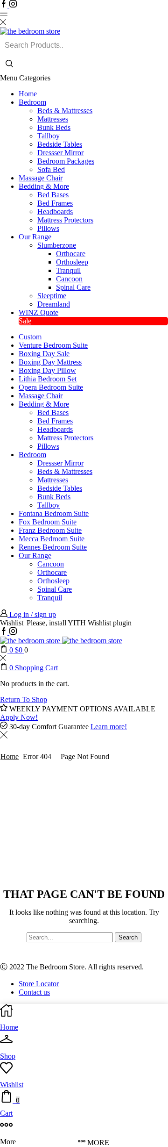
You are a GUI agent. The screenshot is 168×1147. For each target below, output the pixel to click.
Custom (30, 337)
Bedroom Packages (65, 161)
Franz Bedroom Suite (50, 530)
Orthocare (70, 254)
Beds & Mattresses (64, 111)
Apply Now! (19, 717)
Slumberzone (56, 245)
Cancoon (69, 279)
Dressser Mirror (60, 153)
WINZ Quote (38, 312)
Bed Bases (53, 195)
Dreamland (53, 304)
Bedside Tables (59, 144)
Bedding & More (44, 186)
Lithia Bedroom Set (48, 379)
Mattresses (52, 119)
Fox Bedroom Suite (48, 522)
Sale (25, 321)
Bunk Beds (53, 127)
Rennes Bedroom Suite (53, 547)
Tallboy (48, 136)
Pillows (48, 228)
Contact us (34, 992)
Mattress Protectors (65, 220)
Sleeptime (51, 296)
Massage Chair (41, 178)
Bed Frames (55, 203)
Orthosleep (72, 262)
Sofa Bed (51, 169)
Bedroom (32, 102)
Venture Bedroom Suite (53, 345)
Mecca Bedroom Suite (51, 539)
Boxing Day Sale (44, 354)
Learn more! (109, 727)
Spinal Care (73, 287)
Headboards (55, 211)
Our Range (35, 237)
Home (28, 94)
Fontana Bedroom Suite (54, 513)
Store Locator (39, 984)
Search (128, 937)
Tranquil (68, 270)
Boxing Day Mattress (50, 362)
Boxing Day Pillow (47, 370)
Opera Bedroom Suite (51, 387)
